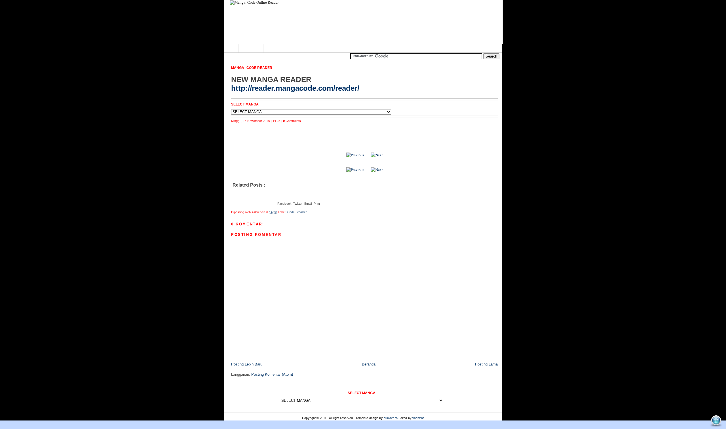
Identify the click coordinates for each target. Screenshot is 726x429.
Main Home (251, 48)
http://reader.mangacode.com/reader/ (295, 88)
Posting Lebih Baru (246, 364)
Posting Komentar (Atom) (272, 374)
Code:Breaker (297, 212)
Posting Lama (486, 364)
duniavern (391, 418)
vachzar (418, 418)
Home (231, 48)
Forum (272, 48)
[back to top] (716, 421)
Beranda (368, 364)
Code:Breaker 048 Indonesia (264, 130)
